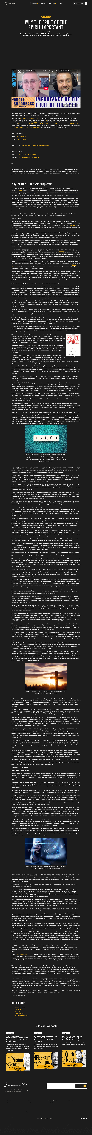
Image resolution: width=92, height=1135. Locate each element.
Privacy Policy (40, 1118)
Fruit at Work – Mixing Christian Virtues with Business (26, 127)
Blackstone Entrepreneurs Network (29, 118)
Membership (29, 1109)
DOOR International (75, 124)
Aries (46, 120)
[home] (14, 3)
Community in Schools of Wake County (28, 124)
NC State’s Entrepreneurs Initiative (49, 124)
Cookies (51, 1118)
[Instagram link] (81, 1119)
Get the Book (50, 1103)
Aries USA (61, 251)
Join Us (6, 1103)
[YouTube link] (84, 1119)
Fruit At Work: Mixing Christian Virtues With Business (35, 145)
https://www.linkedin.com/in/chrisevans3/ (28, 157)
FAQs (27, 1112)
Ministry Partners (29, 1106)
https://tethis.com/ (21, 139)
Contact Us (70, 1100)
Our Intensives (8, 1100)
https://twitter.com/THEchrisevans (26, 154)
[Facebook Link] (78, 1119)
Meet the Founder (30, 1103)
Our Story (28, 1100)
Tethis (35, 122)
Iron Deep (17, 1007)
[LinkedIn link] (86, 1119)
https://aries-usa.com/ (22, 136)
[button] (34, 3)
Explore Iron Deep (78, 3)
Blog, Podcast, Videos (52, 1100)
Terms (46, 1118)
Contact (61, 3)
